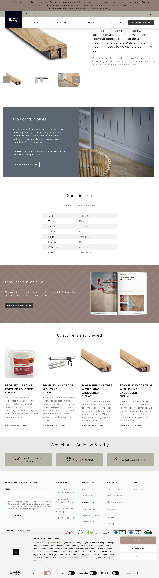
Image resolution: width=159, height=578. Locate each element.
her (37, 154)
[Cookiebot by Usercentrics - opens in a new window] (16, 573)
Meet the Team (114, 495)
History (110, 523)
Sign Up (18, 515)
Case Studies (88, 509)
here (134, 64)
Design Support (141, 22)
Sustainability (114, 509)
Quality (110, 517)
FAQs (84, 489)
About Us (90, 22)
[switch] (71, 573)
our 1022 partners (48, 543)
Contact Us (115, 22)
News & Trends (114, 489)
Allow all (138, 540)
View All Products (26, 164)
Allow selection (138, 548)
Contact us (138, 489)
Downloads (87, 495)
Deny (138, 556)
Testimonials (87, 521)
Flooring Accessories (67, 517)
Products (38, 22)
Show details (129, 573)
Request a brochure (19, 305)
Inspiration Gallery (90, 515)
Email (8, 489)
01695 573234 (17, 530)
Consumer (47, 14)
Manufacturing (114, 502)
